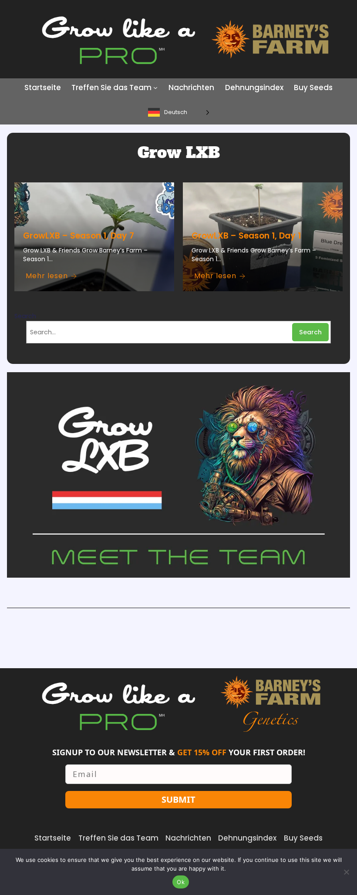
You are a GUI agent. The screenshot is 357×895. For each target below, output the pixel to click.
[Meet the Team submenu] (155, 87)
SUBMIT (178, 799)
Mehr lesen (47, 276)
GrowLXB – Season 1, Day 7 (78, 236)
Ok (181, 881)
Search (25, 316)
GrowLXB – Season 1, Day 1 (246, 236)
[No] (346, 872)
